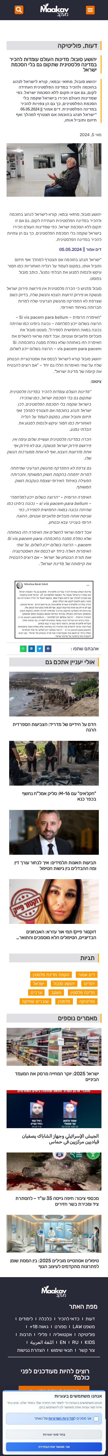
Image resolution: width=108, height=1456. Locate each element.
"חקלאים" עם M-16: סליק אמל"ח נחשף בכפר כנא (59, 796)
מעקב (56, 992)
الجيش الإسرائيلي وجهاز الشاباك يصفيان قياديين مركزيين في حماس (60, 1139)
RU (75, 1342)
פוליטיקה (87, 1001)
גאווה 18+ (39, 1327)
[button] (90, 10)
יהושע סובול (64, 983)
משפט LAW (84, 1327)
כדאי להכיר (68, 1319)
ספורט (61, 1327)
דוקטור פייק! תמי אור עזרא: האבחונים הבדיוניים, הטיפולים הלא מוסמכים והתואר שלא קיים (57, 934)
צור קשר (87, 1350)
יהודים (89, 983)
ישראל (38, 983)
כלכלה (45, 1319)
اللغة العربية (42, 1342)
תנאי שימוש (62, 1350)
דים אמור (86, 974)
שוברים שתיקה (35, 1001)
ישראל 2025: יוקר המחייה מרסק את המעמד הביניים (57, 1076)
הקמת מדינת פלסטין (51, 974)
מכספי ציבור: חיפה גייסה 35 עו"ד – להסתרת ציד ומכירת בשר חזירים (57, 1201)
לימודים (26, 1319)
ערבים (36, 992)
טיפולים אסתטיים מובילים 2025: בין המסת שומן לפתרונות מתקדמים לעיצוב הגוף (54, 1263)
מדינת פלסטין (83, 992)
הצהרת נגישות (31, 1350)
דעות (90, 1319)
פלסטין (64, 1001)
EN (63, 1342)
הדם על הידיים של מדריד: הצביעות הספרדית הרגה (54, 727)
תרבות (25, 1334)
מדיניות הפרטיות (61, 1418)
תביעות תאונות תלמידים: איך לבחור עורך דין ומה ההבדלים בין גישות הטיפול (55, 865)
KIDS (90, 1342)
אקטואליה (62, 1334)
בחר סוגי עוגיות (54, 1434)
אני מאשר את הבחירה (54, 1447)
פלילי (42, 1334)
